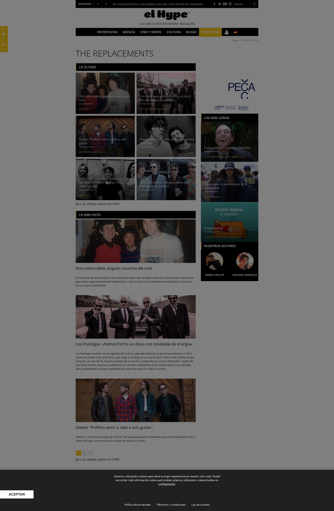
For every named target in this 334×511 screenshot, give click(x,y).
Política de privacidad (137, 505)
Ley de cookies (201, 505)
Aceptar (17, 494)
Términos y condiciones (171, 505)
